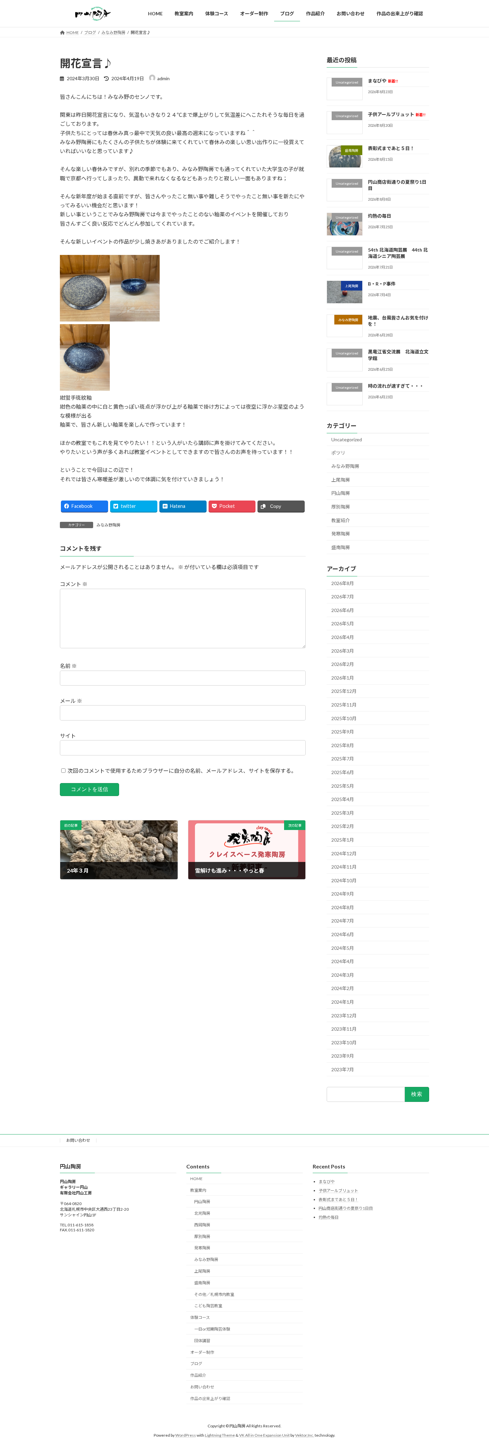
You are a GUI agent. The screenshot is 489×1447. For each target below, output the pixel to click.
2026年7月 (342, 597)
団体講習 (202, 1340)
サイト (68, 735)
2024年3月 (342, 975)
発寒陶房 (340, 534)
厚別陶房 (340, 507)
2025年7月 (342, 759)
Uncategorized (346, 439)
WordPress (185, 1435)
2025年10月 (344, 718)
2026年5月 (342, 624)
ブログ (196, 1363)
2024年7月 (342, 921)
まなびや (383, 81)
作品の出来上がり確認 (210, 1398)
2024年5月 (342, 948)
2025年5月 (342, 786)
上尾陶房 (340, 480)
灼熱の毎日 (379, 216)
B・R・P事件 (382, 284)
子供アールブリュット (396, 114)
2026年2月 (342, 664)
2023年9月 (342, 1056)
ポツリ (338, 453)
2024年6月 (342, 934)
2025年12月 (344, 691)
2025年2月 (342, 826)
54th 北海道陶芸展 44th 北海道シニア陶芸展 (398, 253)
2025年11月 (344, 705)
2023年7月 (342, 1069)
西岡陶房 (202, 1224)
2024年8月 (342, 907)
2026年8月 (342, 583)
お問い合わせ (78, 1140)
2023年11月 (344, 1029)
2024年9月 (342, 894)
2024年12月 (344, 853)
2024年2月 (342, 988)
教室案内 (198, 1189)
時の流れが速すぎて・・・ (396, 386)
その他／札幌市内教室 (214, 1294)
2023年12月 (344, 1015)
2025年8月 (342, 745)
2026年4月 (342, 637)
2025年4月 (342, 799)
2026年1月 (342, 678)
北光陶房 (202, 1213)
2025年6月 (342, 772)
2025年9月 (342, 732)
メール (71, 701)
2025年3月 (342, 813)
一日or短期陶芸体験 (212, 1329)
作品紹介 (198, 1375)
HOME (196, 1178)
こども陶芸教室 (208, 1305)
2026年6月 (342, 610)
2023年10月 (344, 1042)
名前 (68, 666)
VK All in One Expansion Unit (264, 1435)
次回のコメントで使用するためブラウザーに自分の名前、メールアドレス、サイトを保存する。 (182, 770)
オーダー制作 (202, 1351)
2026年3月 (342, 651)
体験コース (200, 1317)
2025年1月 (342, 840)
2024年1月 (342, 1002)
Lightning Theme (220, 1435)
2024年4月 (342, 961)
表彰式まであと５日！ (391, 148)
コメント (73, 584)
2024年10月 (344, 880)
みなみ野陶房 (108, 524)
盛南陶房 (340, 547)
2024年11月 (344, 867)
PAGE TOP (471, 1397)
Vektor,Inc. (304, 1435)
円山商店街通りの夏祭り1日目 (346, 1208)
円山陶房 (340, 493)
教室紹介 (340, 520)
